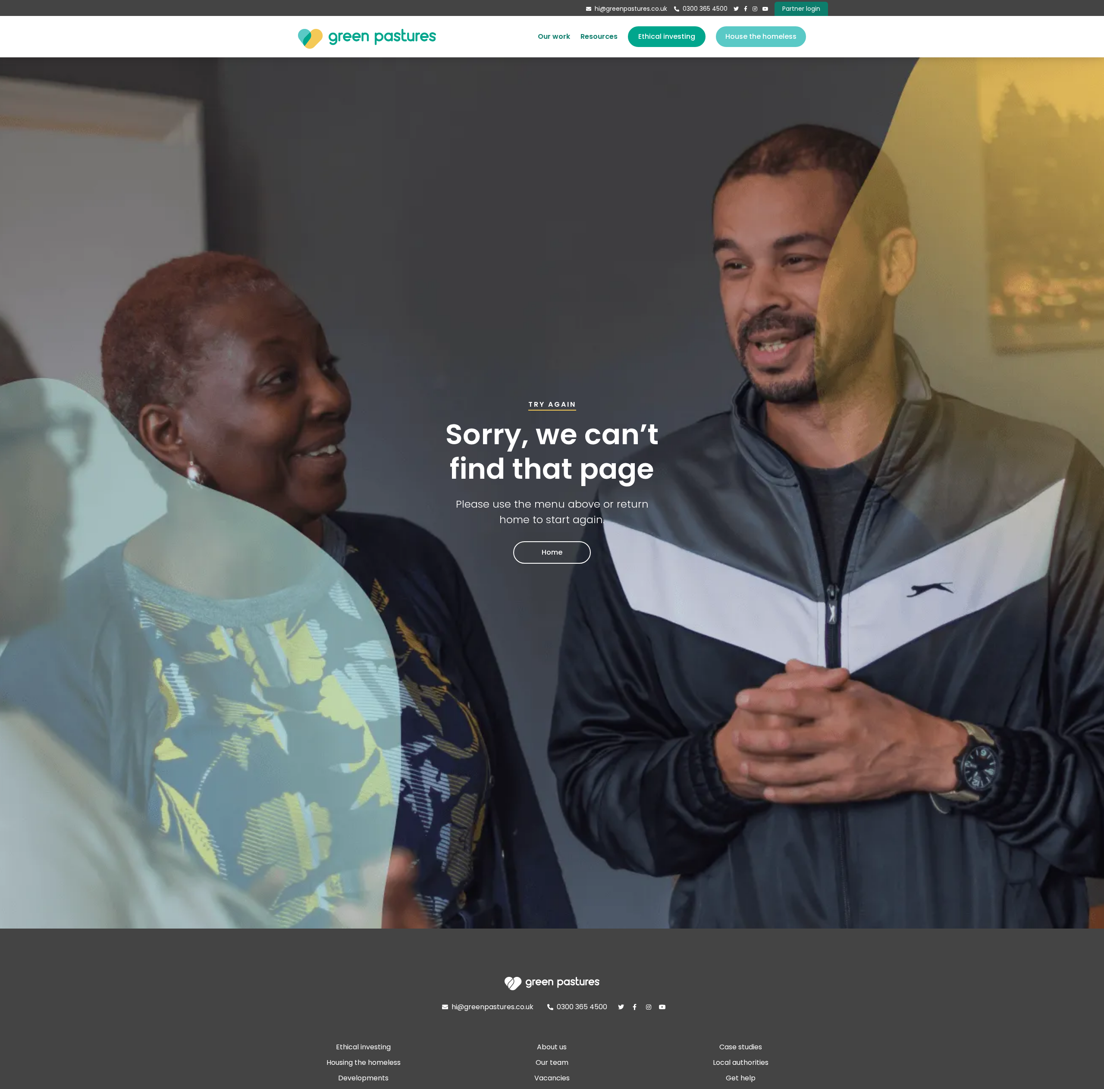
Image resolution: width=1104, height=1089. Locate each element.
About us (552, 1047)
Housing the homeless (363, 1062)
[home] (367, 37)
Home (552, 552)
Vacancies (552, 1078)
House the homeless (761, 36)
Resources (599, 36)
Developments (363, 1078)
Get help (741, 1078)
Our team (552, 1062)
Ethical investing (666, 36)
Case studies (740, 1047)
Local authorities (740, 1062)
